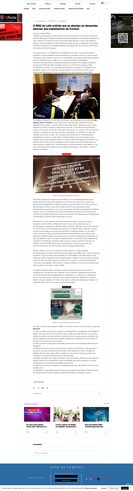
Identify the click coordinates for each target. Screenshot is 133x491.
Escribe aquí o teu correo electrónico (64, 473)
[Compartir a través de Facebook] (34, 388)
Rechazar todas (114, 488)
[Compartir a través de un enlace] (47, 388)
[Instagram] (90, 479)
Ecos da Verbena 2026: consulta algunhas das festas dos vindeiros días (94, 426)
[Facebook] (87, 479)
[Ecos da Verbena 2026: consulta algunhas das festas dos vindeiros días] (96, 414)
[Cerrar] (131, 488)
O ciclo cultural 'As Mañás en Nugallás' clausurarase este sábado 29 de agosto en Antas (66, 426)
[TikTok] (94, 479)
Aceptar (125, 488)
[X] (98, 479)
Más (88, 8)
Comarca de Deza (59, 8)
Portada (26, 8)
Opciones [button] (103, 488)
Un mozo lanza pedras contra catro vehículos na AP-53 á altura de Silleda (36, 426)
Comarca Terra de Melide (75, 8)
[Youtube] (102, 479)
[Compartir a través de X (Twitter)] (38, 388)
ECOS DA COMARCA (67, 467)
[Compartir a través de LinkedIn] (43, 388)
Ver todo (106, 403)
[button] (107, 8)
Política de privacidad (91, 488)
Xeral (33, 8)
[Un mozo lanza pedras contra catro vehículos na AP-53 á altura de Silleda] (37, 414)
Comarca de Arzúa (44, 8)
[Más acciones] (99, 21)
